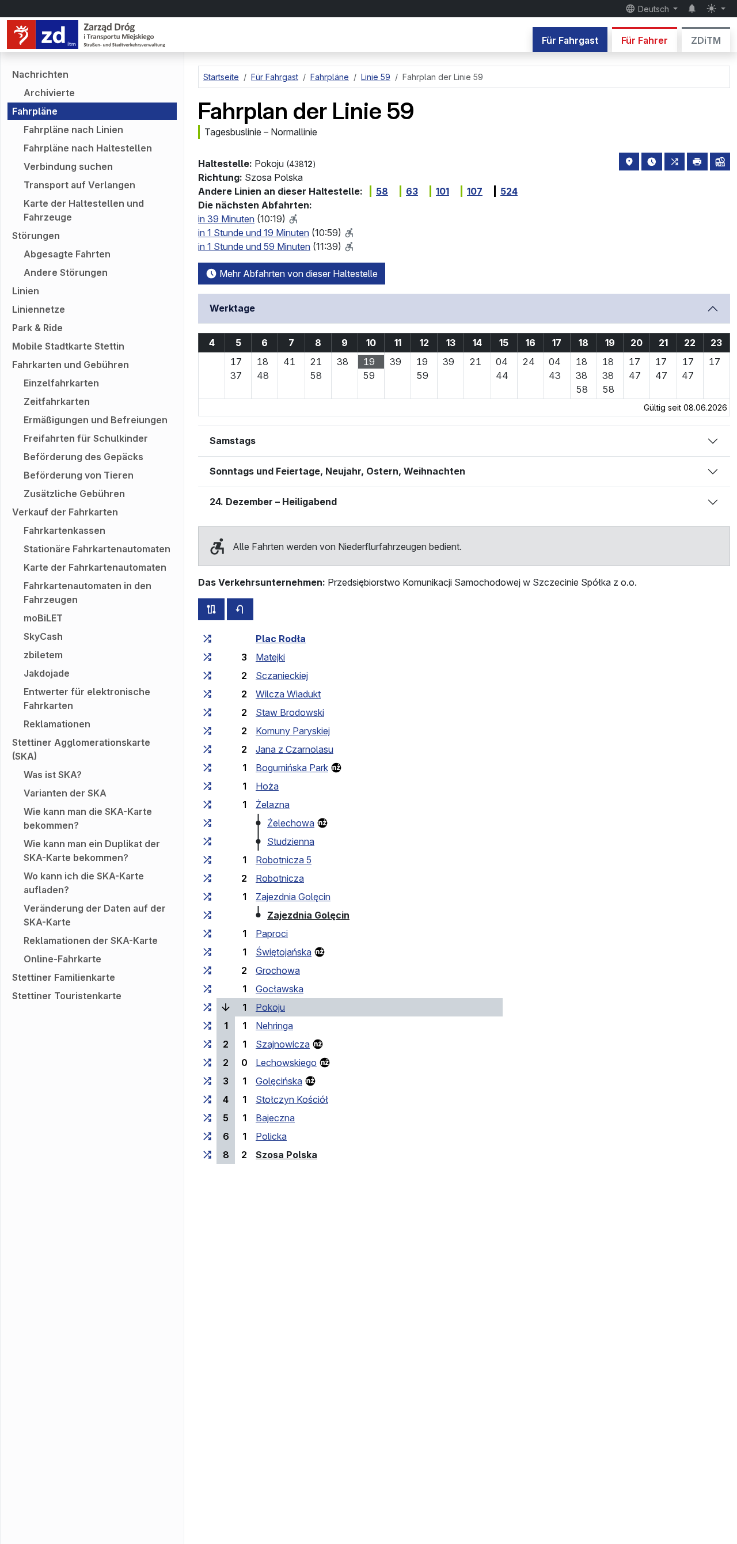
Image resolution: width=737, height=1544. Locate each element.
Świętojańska (283, 952)
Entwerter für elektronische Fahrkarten (87, 698)
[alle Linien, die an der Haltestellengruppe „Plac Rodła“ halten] (207, 638)
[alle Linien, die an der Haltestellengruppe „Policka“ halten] (207, 1136)
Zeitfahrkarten (57, 401)
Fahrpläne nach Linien (73, 129)
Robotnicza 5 (283, 860)
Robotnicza (280, 878)
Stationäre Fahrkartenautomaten (97, 549)
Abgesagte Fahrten (67, 254)
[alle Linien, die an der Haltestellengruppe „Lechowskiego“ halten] (207, 1062)
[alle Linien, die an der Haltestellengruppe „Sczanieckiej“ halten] (207, 675)
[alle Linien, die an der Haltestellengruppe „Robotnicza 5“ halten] (207, 860)
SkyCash (43, 636)
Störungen (36, 235)
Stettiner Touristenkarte (66, 995)
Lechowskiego (286, 1062)
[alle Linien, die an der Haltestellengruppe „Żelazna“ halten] (207, 804)
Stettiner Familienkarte (63, 977)
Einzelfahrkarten (61, 383)
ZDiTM (706, 40)
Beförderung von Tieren (79, 475)
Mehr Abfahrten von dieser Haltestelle (297, 273)
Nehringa (274, 1025)
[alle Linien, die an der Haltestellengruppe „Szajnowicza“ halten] (207, 1044)
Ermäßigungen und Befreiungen (96, 420)
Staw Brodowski (290, 712)
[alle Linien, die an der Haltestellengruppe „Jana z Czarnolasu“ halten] (207, 749)
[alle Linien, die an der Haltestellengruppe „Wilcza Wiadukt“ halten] (207, 694)
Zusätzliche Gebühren (74, 493)
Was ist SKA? (53, 774)
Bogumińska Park (292, 767)
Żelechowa (290, 823)
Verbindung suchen (68, 166)
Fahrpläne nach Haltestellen (88, 148)
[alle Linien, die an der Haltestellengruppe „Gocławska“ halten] (207, 989)
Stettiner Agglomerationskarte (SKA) (81, 749)
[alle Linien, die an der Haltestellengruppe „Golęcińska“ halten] (207, 1081)
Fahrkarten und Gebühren (70, 364)
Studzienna (290, 841)
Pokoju (270, 1007)
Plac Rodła (281, 638)
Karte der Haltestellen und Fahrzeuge (84, 210)
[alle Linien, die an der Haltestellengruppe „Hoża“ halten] (207, 786)
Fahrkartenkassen (64, 530)
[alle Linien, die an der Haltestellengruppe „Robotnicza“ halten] (207, 878)
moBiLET (43, 618)
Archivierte (49, 92)
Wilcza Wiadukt (288, 694)
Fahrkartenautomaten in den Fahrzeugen (87, 592)
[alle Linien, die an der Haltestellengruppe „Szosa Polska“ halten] (207, 1154)
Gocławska (279, 989)
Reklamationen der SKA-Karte (91, 940)
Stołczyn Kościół (292, 1099)
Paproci (272, 933)
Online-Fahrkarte (62, 959)
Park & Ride (37, 327)
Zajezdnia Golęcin (293, 896)
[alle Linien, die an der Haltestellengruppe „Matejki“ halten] (207, 657)
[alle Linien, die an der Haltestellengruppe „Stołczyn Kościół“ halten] (207, 1099)
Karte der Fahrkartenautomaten (95, 567)
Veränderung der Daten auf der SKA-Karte (95, 915)
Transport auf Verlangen (79, 185)
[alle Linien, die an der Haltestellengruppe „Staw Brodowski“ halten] (207, 712)
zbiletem (43, 655)
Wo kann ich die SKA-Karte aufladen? (84, 883)
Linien (25, 291)
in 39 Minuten (226, 219)
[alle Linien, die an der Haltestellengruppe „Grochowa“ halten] (207, 970)
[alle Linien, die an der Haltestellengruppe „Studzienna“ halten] (207, 841)
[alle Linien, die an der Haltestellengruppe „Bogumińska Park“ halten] (207, 767)
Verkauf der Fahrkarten (65, 512)
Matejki (270, 657)
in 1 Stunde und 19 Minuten (253, 232)
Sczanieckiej (282, 675)
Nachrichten (40, 74)
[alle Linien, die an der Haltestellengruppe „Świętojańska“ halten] (207, 952)
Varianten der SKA (65, 793)
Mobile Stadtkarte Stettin (68, 346)
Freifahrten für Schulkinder (86, 438)
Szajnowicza (283, 1044)
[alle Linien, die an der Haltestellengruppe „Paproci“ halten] (207, 933)
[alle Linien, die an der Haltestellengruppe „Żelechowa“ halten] (207, 823)
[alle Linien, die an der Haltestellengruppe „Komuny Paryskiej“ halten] (207, 731)
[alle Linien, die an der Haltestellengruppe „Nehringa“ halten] (207, 1025)
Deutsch (653, 9)
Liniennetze (38, 309)
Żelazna (273, 804)
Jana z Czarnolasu (294, 749)
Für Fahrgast (570, 40)
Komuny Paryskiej (293, 731)
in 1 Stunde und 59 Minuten (254, 246)
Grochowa (278, 970)
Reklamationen (57, 724)
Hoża (267, 786)
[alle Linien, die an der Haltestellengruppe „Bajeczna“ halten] (207, 1118)
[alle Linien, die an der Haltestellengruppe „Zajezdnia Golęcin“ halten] (207, 896)
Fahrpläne (35, 111)
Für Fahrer (644, 40)
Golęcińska (279, 1081)
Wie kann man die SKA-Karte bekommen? (88, 818)
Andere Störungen (66, 272)
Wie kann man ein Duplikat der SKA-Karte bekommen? (92, 850)
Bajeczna (275, 1118)
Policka (271, 1136)
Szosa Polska (286, 1154)
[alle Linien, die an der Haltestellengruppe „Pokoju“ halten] (207, 1007)
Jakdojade (47, 673)
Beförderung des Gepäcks (83, 456)
